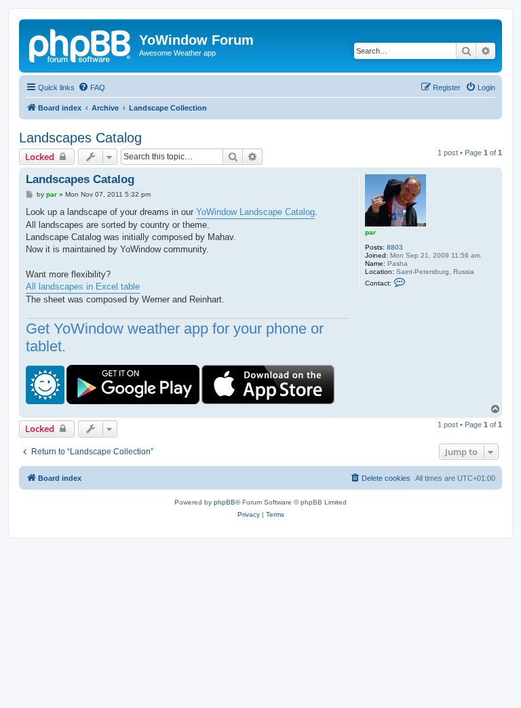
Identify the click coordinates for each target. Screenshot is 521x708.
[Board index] (80, 44)
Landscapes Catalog (80, 137)
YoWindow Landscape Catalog (255, 212)
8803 (395, 247)
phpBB (224, 502)
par (370, 232)
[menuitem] (91, 87)
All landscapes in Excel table (83, 286)
